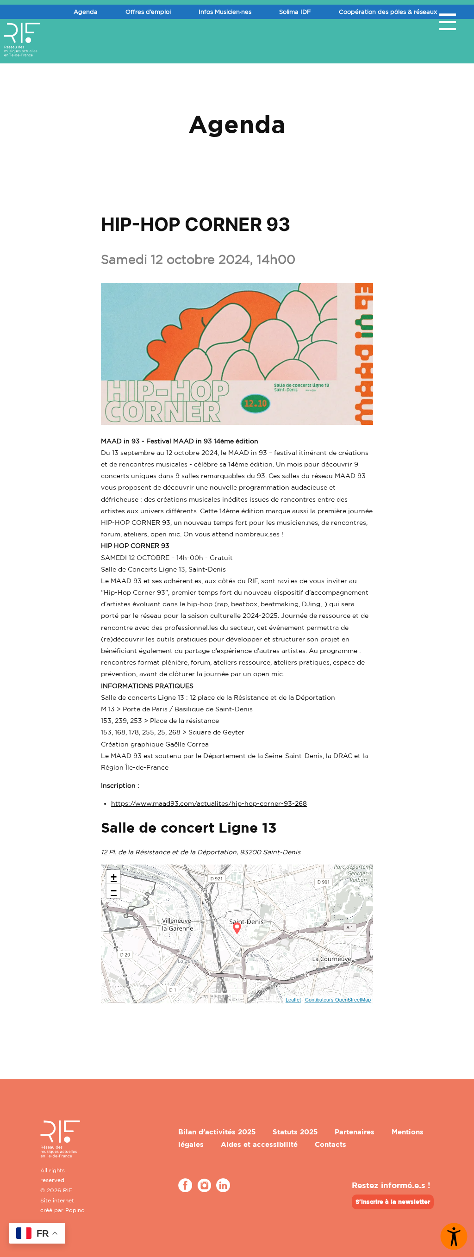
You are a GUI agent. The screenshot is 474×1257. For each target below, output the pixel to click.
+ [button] (114, 877)
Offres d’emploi (148, 11)
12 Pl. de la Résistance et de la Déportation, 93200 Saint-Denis (200, 851)
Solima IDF (295, 11)
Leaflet (293, 999)
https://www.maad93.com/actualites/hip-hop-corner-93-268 (209, 803)
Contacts (330, 1144)
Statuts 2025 (295, 1132)
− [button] (114, 890)
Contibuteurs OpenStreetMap (338, 999)
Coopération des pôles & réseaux (388, 11)
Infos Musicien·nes (225, 11)
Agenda (86, 11)
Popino (75, 1210)
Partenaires (354, 1132)
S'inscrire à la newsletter (393, 1201)
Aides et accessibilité (259, 1144)
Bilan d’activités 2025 (217, 1132)
